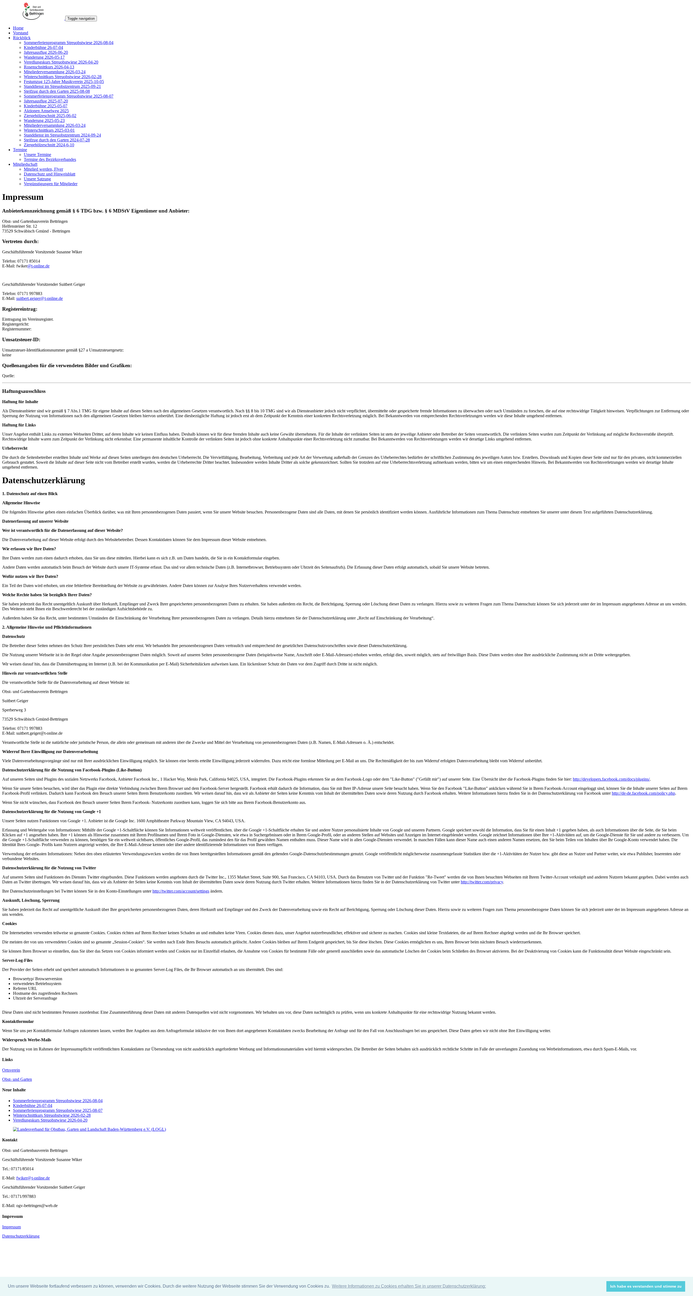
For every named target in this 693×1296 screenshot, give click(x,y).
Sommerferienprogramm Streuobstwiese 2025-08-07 (68, 96)
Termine (20, 149)
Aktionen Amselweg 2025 (46, 110)
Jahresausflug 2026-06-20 (46, 52)
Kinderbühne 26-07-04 (43, 47)
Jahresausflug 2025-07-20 (46, 101)
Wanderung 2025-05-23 (44, 120)
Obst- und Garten (17, 1079)
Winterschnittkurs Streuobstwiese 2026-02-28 (63, 76)
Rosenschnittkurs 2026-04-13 (49, 67)
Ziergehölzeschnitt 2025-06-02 (50, 115)
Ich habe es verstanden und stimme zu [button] (646, 1286)
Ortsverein (11, 1070)
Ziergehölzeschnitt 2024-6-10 (49, 144)
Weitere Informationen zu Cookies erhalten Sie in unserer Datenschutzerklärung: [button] (409, 1286)
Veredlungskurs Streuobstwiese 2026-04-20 (61, 62)
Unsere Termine (37, 154)
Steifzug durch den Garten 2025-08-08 (57, 91)
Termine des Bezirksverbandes (50, 159)
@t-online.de (38, 266)
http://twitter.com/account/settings (180, 891)
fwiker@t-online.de (33, 1178)
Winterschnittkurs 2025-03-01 (49, 130)
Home (18, 28)
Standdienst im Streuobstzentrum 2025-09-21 (62, 86)
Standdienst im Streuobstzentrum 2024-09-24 (62, 135)
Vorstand (20, 33)
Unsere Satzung (37, 179)
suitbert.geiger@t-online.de (39, 298)
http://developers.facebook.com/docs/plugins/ (611, 779)
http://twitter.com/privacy (482, 882)
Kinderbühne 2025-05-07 (45, 106)
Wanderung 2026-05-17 (44, 57)
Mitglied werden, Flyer (43, 169)
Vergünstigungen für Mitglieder (50, 183)
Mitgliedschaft (25, 164)
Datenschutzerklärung (21, 1236)
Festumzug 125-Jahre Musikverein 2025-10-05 (64, 81)
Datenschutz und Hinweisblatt (49, 174)
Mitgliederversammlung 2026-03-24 (55, 71)
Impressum (11, 1227)
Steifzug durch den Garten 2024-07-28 (57, 140)
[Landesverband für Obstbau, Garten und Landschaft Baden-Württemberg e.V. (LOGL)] (89, 1129)
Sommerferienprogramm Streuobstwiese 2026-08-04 (68, 42)
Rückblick (22, 37)
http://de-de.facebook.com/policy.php (643, 793)
